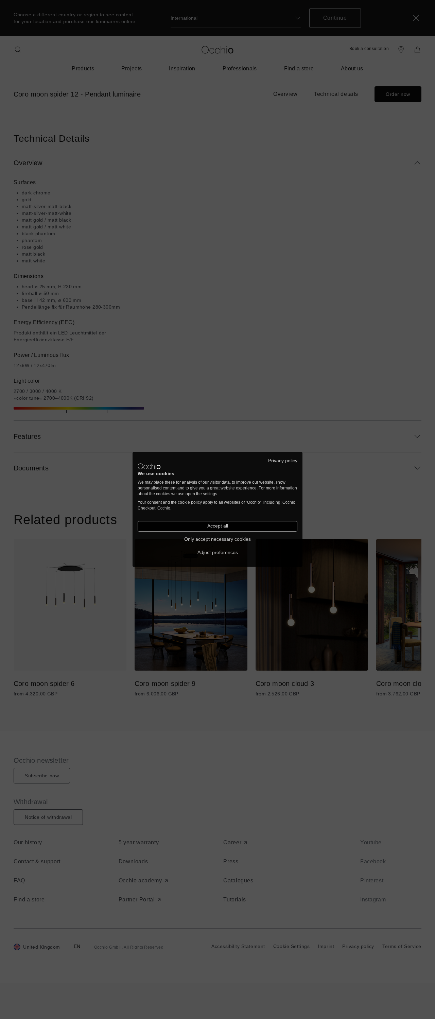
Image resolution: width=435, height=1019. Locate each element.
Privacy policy (282, 460)
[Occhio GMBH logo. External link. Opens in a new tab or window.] (149, 466)
